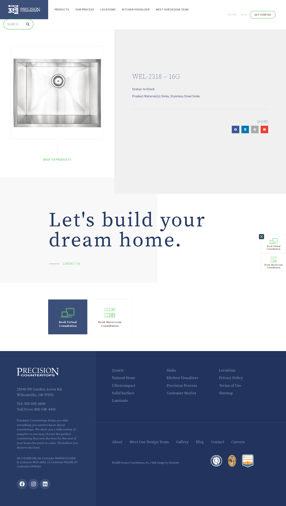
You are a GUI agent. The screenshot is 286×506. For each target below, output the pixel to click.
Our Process (84, 9)
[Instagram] (33, 484)
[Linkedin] (45, 484)
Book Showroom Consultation (109, 324)
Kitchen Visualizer (135, 9)
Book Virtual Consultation (68, 324)
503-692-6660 (34, 404)
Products (61, 9)
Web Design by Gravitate (165, 462)
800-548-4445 (44, 409)
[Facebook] (22, 484)
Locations (108, 9)
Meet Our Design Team (172, 9)
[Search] (28, 24)
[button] (235, 129)
